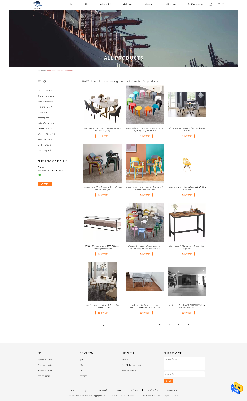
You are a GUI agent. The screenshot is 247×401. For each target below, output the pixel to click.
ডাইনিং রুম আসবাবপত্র (45, 101)
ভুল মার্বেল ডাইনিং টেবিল (45, 145)
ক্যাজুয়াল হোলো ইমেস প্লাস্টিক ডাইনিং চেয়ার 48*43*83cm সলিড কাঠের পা (186, 188)
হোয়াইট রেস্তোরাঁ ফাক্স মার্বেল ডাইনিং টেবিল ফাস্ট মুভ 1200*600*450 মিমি (102, 306)
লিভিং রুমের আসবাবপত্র (46, 96)
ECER (175, 395)
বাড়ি (71, 4)
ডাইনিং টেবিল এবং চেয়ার (46, 123)
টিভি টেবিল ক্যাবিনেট (44, 150)
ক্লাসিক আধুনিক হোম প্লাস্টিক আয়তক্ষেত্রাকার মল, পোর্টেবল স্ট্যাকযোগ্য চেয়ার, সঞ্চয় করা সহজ (145, 129)
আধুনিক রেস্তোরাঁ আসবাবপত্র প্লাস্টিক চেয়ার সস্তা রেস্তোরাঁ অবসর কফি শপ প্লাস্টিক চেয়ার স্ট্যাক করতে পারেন (144, 247)
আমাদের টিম (83, 376)
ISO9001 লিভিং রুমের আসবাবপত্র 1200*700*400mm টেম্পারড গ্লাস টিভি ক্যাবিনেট (103, 247)
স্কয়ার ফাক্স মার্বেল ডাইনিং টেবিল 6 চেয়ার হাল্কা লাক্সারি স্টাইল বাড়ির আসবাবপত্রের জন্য (103, 129)
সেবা (81, 370)
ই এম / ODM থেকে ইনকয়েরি (131, 365)
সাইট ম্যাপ (134, 390)
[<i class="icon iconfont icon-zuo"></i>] (103, 324)
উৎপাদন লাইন (126, 360)
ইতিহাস (82, 365)
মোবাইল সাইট (172, 390)
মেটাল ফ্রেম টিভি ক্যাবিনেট (46, 134)
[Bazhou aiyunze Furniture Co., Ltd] (37, 5)
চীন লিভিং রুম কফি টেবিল (76, 395)
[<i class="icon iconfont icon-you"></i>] (188, 324)
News (118, 390)
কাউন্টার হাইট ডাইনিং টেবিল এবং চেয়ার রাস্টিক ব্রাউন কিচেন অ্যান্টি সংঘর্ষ (187, 247)
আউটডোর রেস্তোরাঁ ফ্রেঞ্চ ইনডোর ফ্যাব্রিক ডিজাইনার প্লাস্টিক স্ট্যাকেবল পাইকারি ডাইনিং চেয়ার (144, 188)
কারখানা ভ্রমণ (128, 4)
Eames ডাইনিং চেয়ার (45, 129)
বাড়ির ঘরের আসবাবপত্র (46, 91)
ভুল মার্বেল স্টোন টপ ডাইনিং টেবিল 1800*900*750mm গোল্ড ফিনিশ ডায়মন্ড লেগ (187, 306)
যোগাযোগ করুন (171, 4)
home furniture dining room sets (60, 71)
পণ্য (86, 4)
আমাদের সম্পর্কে (105, 4)
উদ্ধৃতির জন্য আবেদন (195, 4)
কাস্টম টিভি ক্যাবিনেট (45, 107)
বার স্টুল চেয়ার (42, 112)
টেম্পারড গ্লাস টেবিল (45, 139)
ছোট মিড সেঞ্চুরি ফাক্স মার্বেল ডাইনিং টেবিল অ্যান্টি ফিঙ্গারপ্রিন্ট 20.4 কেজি (187, 129)
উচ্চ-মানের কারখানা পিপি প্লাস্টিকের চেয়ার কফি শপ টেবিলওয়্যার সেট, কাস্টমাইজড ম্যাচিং (103, 188)
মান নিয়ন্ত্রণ (149, 4)
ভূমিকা (81, 360)
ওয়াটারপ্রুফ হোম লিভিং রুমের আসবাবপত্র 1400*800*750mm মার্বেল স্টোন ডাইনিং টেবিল (144, 306)
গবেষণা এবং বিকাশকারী (129, 370)
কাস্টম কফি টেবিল (43, 118)
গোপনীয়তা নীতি (153, 390)
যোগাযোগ (44, 184)
